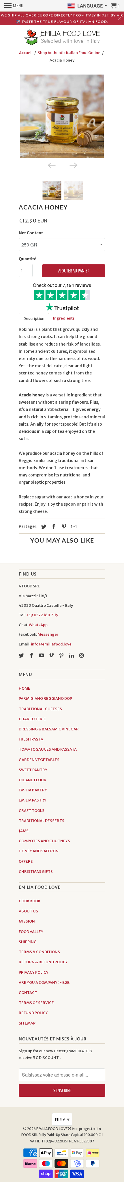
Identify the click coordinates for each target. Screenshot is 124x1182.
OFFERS (26, 861)
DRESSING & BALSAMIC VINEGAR (49, 729)
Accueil (26, 52)
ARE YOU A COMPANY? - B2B (44, 982)
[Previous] (51, 164)
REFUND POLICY (33, 1012)
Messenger (47, 634)
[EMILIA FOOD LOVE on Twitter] (22, 655)
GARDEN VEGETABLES (39, 759)
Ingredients (64, 318)
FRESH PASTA (31, 739)
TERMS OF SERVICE (36, 1002)
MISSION (27, 921)
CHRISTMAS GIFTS (36, 871)
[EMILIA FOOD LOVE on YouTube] (42, 655)
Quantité (27, 258)
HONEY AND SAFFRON (39, 851)
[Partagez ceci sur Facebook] (53, 526)
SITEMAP (27, 1023)
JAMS (24, 830)
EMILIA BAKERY (33, 790)
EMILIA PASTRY (32, 800)
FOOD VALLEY (31, 931)
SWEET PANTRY (33, 769)
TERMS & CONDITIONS (39, 951)
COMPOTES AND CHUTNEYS (44, 840)
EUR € (62, 1119)
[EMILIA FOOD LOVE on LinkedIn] (72, 655)
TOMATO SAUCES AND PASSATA (48, 749)
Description (33, 318)
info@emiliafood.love (51, 644)
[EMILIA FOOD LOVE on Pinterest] (62, 655)
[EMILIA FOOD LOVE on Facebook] (32, 655)
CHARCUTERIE (32, 719)
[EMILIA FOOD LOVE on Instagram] (82, 655)
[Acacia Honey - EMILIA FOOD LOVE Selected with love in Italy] (62, 116)
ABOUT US (28, 911)
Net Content (31, 232)
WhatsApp (38, 624)
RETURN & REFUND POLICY (43, 962)
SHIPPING (28, 941)
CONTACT (28, 992)
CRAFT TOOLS (31, 810)
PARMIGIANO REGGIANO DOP (45, 698)
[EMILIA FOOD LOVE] (62, 37)
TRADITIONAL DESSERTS (41, 820)
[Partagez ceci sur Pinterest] (63, 526)
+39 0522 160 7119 (42, 615)
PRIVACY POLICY (33, 972)
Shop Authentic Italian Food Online (69, 52)
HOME (24, 688)
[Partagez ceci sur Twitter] (43, 526)
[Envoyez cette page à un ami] (73, 526)
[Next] (73, 164)
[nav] (14, 6)
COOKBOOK (30, 901)
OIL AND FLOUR (32, 780)
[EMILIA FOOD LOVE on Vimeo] (52, 655)
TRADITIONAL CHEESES (40, 708)
